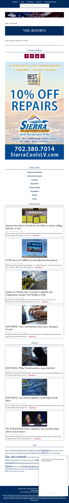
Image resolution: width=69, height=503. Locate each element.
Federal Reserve (56, 453)
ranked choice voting (10, 469)
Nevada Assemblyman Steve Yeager (30, 463)
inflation (7, 460)
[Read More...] (37, 235)
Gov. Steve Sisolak (31, 457)
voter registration (21, 471)
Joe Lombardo (24, 460)
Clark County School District (27, 453)
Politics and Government (34, 176)
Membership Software (53, 493)
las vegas (29, 460)
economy (38, 453)
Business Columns (54, 450)
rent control (19, 469)
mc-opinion (10, 462)
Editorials (44, 453)
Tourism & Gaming (34, 187)
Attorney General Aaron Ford (21, 450)
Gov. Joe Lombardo (15, 456)
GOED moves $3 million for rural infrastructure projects (32, 260)
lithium (33, 460)
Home (7, 23)
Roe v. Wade (25, 469)
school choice (31, 469)
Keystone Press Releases (34, 172)
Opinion (34, 199)
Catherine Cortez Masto (14, 453)
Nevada (17, 463)
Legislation (34, 180)
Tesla (10, 471)
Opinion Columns (17, 466)
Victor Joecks (14, 471)
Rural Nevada (34, 191)
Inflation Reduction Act (15, 460)
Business (34, 195)
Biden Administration (35, 450)
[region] (34, 111)
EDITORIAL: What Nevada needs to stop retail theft (30, 368)
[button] (34, 111)
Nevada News (35, 183)
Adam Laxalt (8, 450)
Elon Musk (50, 453)
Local (37, 460)
